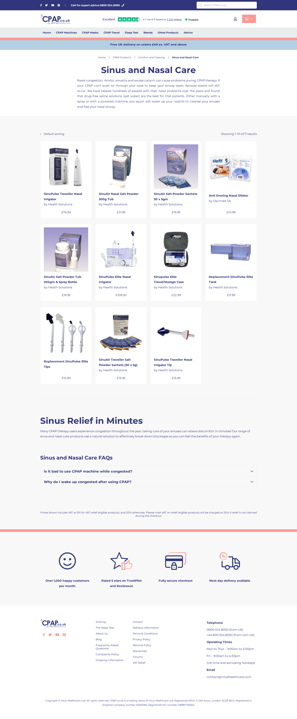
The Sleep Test (105, 627)
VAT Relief (139, 662)
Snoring (101, 621)
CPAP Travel (112, 32)
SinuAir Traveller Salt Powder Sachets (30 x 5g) (118, 365)
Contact (138, 621)
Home (47, 32)
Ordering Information (109, 660)
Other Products (168, 32)
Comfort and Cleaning (151, 57)
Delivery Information (146, 627)
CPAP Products (122, 57)
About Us (102, 633)
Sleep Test (131, 32)
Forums (138, 657)
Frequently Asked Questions (107, 647)
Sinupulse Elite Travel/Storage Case (169, 282)
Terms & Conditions (145, 633)
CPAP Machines (66, 32)
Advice (188, 32)
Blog (99, 639)
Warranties (140, 651)
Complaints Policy (107, 654)
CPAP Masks (90, 32)
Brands (148, 32)
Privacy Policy (141, 639)
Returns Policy (142, 645)
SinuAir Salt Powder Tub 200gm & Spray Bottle (62, 282)
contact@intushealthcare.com (229, 677)
